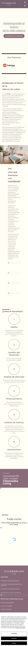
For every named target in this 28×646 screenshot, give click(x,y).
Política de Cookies (6, 609)
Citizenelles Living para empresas (10, 589)
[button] (14, 555)
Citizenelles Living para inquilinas (10, 581)
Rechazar (14, 638)
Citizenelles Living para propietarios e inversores (11, 584)
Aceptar (14, 643)
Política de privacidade (7, 602)
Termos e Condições (6, 606)
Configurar (14, 633)
